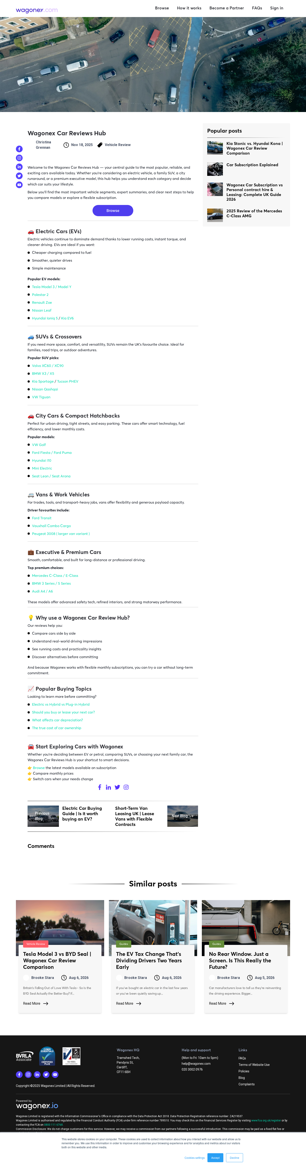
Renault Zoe (42, 302)
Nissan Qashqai (45, 389)
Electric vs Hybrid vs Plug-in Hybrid (61, 704)
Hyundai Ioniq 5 (45, 318)
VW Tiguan (41, 397)
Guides (123, 944)
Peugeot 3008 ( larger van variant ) (61, 533)
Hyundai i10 (41, 460)
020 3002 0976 (192, 1069)
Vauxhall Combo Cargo (51, 526)
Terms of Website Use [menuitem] (254, 1065)
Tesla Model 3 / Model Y (51, 286)
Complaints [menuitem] (247, 1084)
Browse (39, 767)
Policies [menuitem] (244, 1071)
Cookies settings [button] (195, 1157)
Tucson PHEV (67, 381)
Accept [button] (215, 1157)
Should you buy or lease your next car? (63, 712)
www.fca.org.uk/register (266, 1120)
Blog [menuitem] (242, 1078)
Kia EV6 (67, 318)
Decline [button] (234, 1157)
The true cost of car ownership (56, 728)
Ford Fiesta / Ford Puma (52, 452)
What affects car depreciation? (57, 720)
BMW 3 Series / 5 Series (51, 583)
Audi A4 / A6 (42, 591)
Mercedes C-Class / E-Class (55, 575)
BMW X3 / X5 (43, 373)
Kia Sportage (43, 381)
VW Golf (39, 444)
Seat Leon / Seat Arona (51, 476)
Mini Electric (42, 468)
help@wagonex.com (196, 1063)
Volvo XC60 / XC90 (48, 365)
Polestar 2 (40, 294)
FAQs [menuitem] (242, 1058)
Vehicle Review (118, 145)
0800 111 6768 (53, 1124)
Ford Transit (42, 518)
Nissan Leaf (41, 310)
